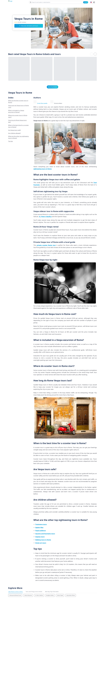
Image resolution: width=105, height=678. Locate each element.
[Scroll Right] (95, 54)
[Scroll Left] (91, 54)
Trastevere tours (41, 524)
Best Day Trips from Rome (51, 591)
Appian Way (39, 527)
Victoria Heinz (58, 103)
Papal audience (40, 530)
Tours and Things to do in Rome (34, 591)
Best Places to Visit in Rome (16, 591)
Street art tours (40, 543)
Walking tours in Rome (43, 540)
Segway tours (40, 537)
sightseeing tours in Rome (42, 169)
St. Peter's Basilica (45, 216)
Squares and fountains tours (45, 534)
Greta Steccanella (42, 103)
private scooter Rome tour (46, 245)
